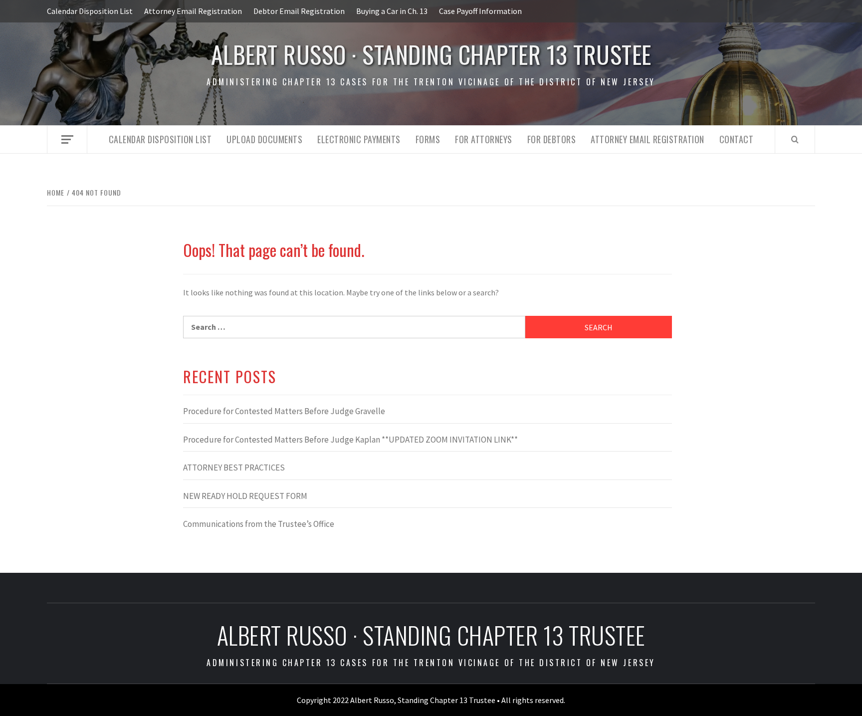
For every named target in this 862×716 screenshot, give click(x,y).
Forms (428, 139)
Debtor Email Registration (299, 11)
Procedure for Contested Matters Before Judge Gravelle (284, 411)
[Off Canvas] (67, 139)
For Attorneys (483, 139)
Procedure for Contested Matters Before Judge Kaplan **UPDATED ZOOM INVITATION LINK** (350, 439)
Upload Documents (264, 139)
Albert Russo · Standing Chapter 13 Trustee (431, 54)
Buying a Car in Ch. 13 (392, 11)
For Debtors (551, 139)
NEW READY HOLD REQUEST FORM (245, 495)
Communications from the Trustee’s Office (258, 523)
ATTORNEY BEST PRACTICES (234, 467)
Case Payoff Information (480, 11)
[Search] (795, 139)
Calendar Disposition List (90, 11)
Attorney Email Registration (193, 11)
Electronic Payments (359, 139)
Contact (736, 139)
